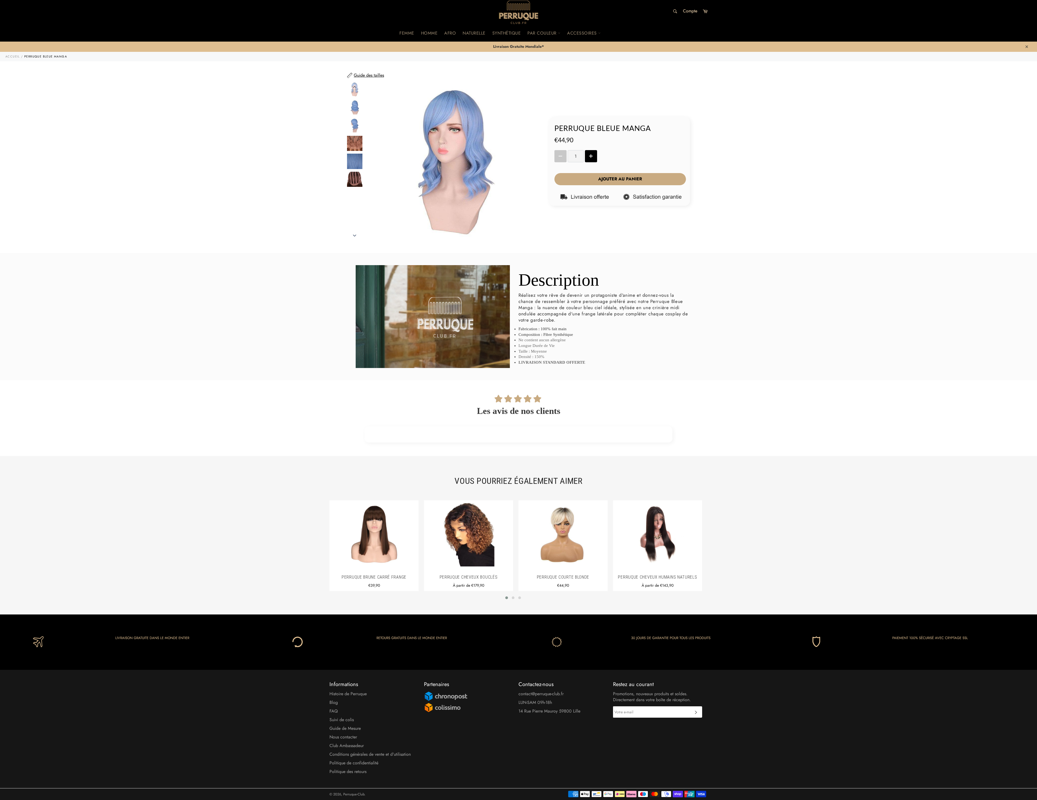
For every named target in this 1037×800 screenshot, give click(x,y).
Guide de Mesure (345, 728)
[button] (506, 597)
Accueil (12, 56)
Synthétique (506, 33)
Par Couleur (542, 33)
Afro (450, 33)
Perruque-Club (353, 794)
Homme (429, 33)
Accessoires (582, 33)
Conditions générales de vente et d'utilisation (370, 754)
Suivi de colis (341, 720)
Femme (406, 33)
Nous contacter (343, 737)
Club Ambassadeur (346, 745)
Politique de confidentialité (353, 763)
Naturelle (474, 33)
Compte (690, 11)
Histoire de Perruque (348, 694)
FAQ (333, 711)
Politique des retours (347, 771)
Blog (333, 702)
